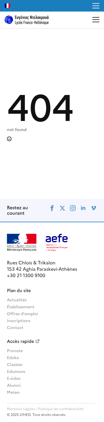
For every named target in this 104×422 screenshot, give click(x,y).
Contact (15, 327)
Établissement (20, 307)
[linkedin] (83, 208)
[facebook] (52, 208)
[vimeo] (93, 208)
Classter (15, 364)
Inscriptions (18, 320)
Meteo (13, 392)
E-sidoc (14, 378)
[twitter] (62, 208)
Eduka (13, 357)
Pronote (15, 350)
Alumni (14, 385)
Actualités (17, 300)
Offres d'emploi (22, 313)
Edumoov (16, 371)
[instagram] (72, 208)
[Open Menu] (95, 5)
